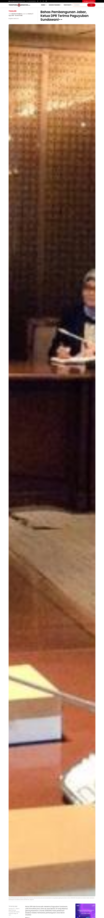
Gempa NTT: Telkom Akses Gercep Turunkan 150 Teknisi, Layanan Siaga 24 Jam (14, 912)
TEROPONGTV (67, 5)
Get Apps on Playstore (89, 1)
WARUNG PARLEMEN (54, 5)
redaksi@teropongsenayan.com (17, 1)
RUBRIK (43, 5)
